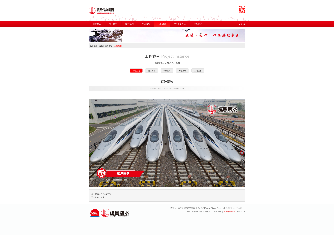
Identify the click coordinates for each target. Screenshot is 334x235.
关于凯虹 (113, 24)
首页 (101, 45)
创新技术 (167, 70)
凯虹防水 (97, 24)
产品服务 (146, 24)
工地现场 (197, 70)
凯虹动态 (129, 24)
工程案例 (118, 45)
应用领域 (162, 24)
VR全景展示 (180, 24)
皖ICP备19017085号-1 (235, 208)
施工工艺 (151, 70)
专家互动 (182, 70)
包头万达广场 (106, 193)
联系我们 (198, 24)
